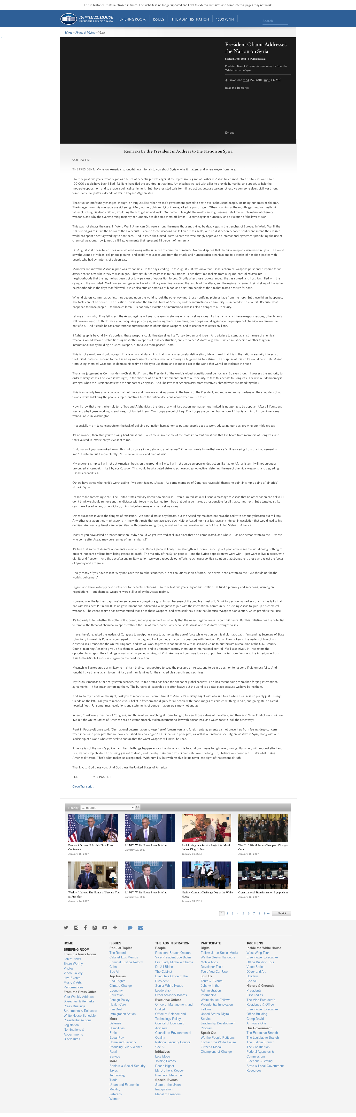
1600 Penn (225, 19)
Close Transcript (82, 786)
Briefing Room (132, 19)
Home (86, 19)
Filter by (73, 808)
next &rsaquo (281, 913)
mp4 (246, 80)
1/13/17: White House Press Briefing (146, 892)
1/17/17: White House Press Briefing (146, 845)
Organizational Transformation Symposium (263, 892)
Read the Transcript (237, 87)
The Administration (190, 19)
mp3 (267, 80)
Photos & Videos (85, 33)
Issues (158, 19)
